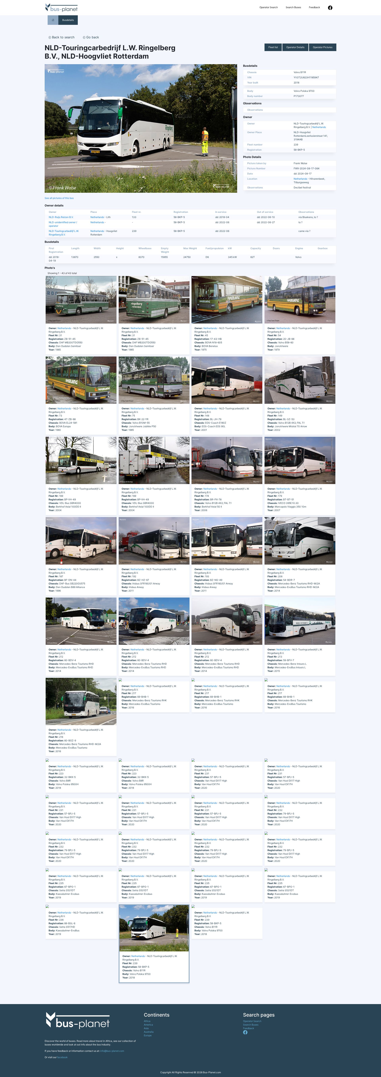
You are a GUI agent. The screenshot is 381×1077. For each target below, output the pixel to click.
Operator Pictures (322, 47)
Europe (148, 1035)
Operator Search (269, 7)
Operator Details (295, 47)
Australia (149, 1031)
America (148, 1024)
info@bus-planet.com (112, 1050)
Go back (92, 37)
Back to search (62, 37)
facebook (62, 1057)
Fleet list (273, 47)
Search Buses (293, 7)
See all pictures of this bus (59, 198)
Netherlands (319, 127)
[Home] (53, 19)
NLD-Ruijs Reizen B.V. (61, 217)
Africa (147, 1021)
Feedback (314, 7)
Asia (146, 1028)
